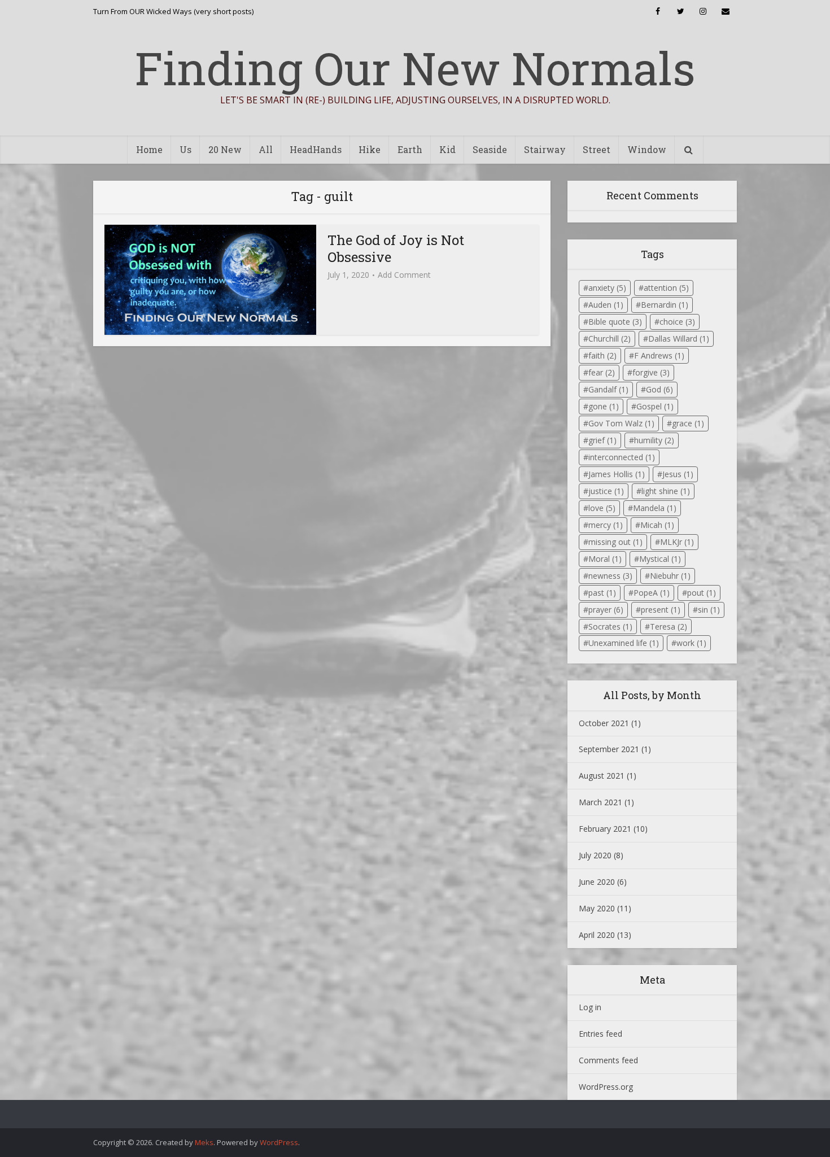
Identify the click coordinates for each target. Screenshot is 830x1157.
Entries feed (600, 1033)
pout (701, 592)
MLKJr (677, 541)
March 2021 (600, 802)
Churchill (609, 338)
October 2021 (604, 723)
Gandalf (608, 389)
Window (646, 149)
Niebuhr (670, 575)
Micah (657, 524)
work (691, 643)
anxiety (607, 287)
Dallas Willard (678, 338)
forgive (651, 372)
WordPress (279, 1142)
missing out (615, 541)
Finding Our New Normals (415, 67)
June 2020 (597, 881)
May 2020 (597, 908)
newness (610, 575)
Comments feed (608, 1060)
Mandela (654, 508)
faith (602, 355)
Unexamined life (623, 643)
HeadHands (316, 149)
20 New (225, 149)
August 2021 (601, 775)
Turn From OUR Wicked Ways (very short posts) (173, 11)
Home (149, 149)
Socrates (610, 626)
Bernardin (664, 304)
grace (688, 423)
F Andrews (659, 355)
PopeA (652, 592)
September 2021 (609, 749)
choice (677, 321)
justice (606, 491)
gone (603, 406)
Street (596, 149)
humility (654, 440)
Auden (605, 304)
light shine (665, 491)
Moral (605, 558)
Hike (370, 149)
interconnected (621, 457)
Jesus (677, 474)
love (601, 508)
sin (709, 609)
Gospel (655, 406)
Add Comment (404, 275)
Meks (204, 1142)
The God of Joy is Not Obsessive (395, 248)
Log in (590, 1007)
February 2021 (605, 828)
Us (185, 149)
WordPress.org (606, 1086)
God (659, 389)
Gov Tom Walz (621, 423)
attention (666, 287)
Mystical (660, 558)
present (660, 609)
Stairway (545, 149)
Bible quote (615, 321)
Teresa (668, 626)
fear (601, 372)
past (602, 592)
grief (602, 440)
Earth (409, 149)
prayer (605, 609)
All (266, 149)
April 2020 (597, 934)
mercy (605, 524)
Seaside (490, 149)
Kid (447, 149)
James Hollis (616, 474)
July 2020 (595, 855)
